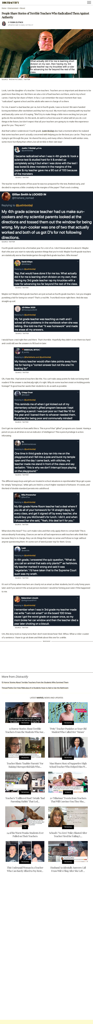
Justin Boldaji (48, 131)
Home (4, 8)
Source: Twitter (22, 177)
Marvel (22, 8)
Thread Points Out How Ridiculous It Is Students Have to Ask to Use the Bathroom (35, 688)
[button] (89, 2)
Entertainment (13, 8)
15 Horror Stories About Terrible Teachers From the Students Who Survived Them (35, 682)
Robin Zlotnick (16, 22)
